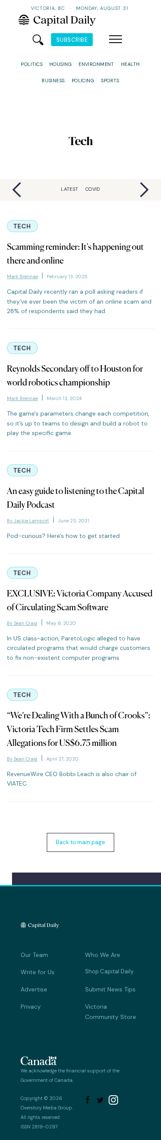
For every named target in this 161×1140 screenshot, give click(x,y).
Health (130, 64)
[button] (115, 40)
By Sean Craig (22, 623)
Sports (110, 81)
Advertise (34, 989)
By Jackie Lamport (28, 521)
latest (70, 189)
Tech (22, 226)
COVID (92, 189)
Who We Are (102, 955)
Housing (60, 64)
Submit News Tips (110, 989)
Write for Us (38, 972)
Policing (83, 81)
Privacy (31, 1006)
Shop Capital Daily (109, 971)
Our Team (34, 955)
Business (53, 81)
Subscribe (72, 39)
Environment (96, 64)
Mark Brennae (22, 276)
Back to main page (80, 842)
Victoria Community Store (110, 1012)
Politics (32, 64)
